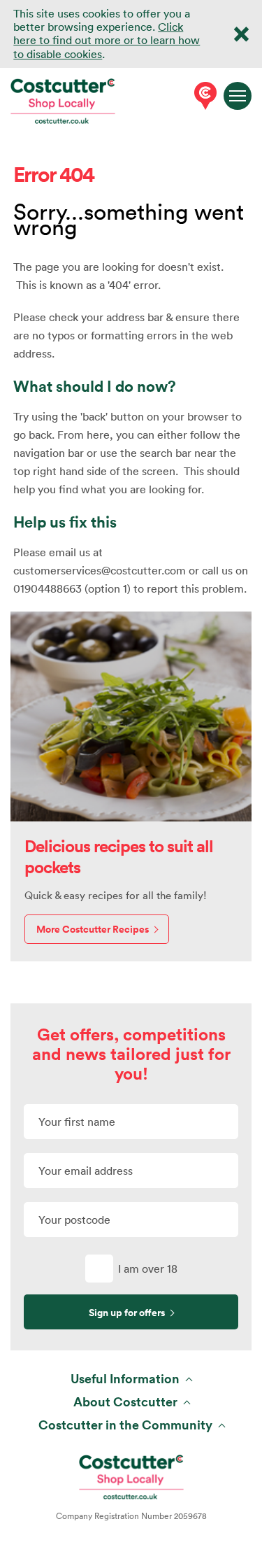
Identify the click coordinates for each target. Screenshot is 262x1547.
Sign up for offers (127, 1313)
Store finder (203, 96)
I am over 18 (147, 1269)
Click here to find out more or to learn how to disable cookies (106, 40)
